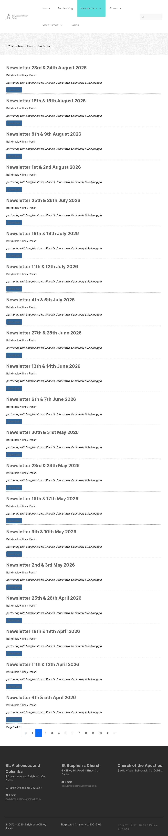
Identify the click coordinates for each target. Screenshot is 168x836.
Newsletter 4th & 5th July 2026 (40, 300)
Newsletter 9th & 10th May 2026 (41, 531)
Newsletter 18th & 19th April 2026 (43, 631)
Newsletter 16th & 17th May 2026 (42, 498)
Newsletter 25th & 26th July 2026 (43, 200)
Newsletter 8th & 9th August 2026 (43, 134)
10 (100, 733)
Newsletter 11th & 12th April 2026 (42, 664)
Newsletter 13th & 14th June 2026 (43, 366)
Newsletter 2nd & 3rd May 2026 (40, 565)
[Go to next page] (108, 733)
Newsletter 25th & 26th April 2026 (44, 598)
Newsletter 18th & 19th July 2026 (42, 233)
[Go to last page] (114, 733)
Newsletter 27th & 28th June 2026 (44, 333)
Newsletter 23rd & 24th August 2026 (46, 67)
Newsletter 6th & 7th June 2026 (41, 399)
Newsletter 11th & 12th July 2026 (42, 266)
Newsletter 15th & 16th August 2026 (46, 101)
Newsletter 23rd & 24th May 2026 (43, 465)
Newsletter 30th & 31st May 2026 (42, 432)
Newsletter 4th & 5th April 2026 (41, 697)
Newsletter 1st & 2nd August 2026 (43, 167)
